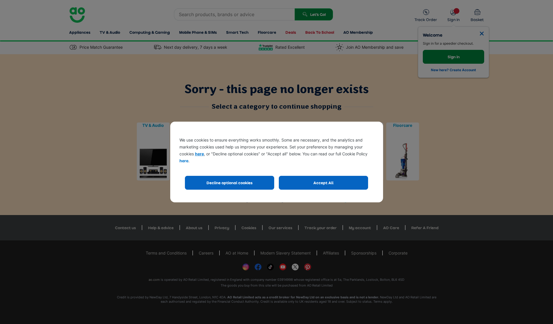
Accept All (323, 182)
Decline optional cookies (230, 182)
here (199, 153)
